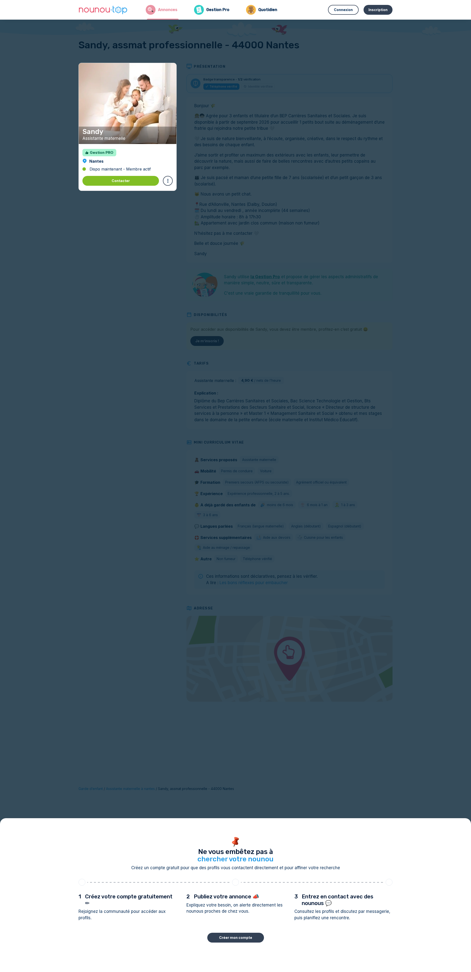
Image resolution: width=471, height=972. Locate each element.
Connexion (343, 10)
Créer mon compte (235, 937)
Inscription (378, 10)
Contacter (121, 181)
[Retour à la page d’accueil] (103, 9)
